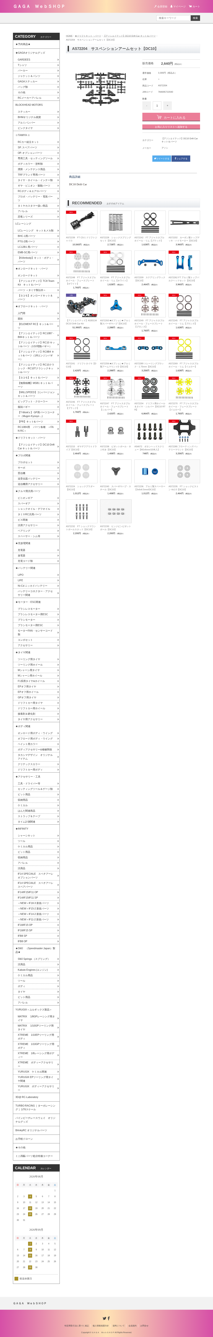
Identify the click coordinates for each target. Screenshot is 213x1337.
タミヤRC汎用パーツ (29, 514)
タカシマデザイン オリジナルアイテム (35, 757)
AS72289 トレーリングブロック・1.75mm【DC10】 (149, 365)
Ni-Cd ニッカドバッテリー (32, 585)
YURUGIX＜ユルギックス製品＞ (33, 1009)
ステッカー (24, 111)
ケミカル (23, 805)
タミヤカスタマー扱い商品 (33, 205)
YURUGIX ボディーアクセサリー (36, 1088)
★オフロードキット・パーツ (31, 306)
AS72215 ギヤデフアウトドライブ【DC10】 (81, 448)
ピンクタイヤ (25, 128)
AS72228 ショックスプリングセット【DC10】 (115, 239)
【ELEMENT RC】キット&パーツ (35, 326)
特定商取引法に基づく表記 (77, 1326)
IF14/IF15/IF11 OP (28, 892)
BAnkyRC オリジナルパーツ (31, 1130)
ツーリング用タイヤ (29, 659)
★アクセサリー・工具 (27, 776)
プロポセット (25, 462)
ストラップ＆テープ (29, 816)
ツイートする (162, 158)
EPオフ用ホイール (28, 692)
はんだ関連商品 (26, 810)
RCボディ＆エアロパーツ (32, 191)
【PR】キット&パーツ (30, 421)
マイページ (179, 6)
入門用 (21, 313)
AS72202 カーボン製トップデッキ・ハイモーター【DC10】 (184, 239)
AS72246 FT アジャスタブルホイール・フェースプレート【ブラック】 (81, 405)
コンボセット (25, 640)
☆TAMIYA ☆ (22, 135)
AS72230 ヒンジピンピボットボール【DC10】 (115, 528)
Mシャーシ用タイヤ (29, 670)
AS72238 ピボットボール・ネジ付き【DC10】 (115, 448)
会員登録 (162, 6)
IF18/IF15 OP (25, 925)
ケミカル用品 (25, 846)
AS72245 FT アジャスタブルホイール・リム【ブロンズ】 (183, 322)
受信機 (21, 473)
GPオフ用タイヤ (27, 697)
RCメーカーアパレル (29, 98)
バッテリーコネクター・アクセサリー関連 (35, 593)
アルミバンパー (26, 122)
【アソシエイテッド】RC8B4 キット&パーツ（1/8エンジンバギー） (36, 355)
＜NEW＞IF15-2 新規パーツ (33, 908)
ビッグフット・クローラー (33, 401)
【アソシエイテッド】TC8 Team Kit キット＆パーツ (36, 283)
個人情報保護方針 (101, 1326)
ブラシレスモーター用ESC (33, 614)
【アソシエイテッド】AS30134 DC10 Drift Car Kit (81, 322)
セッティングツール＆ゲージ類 (35, 789)
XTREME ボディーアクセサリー (35, 1064)
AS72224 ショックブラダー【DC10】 (80, 488)
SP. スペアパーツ (27, 147)
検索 (195, 18)
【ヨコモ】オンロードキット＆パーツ (35, 297)
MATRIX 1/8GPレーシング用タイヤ (36, 1018)
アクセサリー (25, 645)
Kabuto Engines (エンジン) (33, 970)
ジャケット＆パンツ (29, 76)
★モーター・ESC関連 (28, 602)
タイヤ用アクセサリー (30, 719)
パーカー (23, 70)
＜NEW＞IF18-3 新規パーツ (33, 903)
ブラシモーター (26, 619)
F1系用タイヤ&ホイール (31, 681)
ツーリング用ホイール (30, 664)
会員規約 (132, 1326)
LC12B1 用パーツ (28, 247)
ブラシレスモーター (29, 609)
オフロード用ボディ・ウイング (35, 738)
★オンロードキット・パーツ (31, 268)
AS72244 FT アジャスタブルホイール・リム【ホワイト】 (115, 279)
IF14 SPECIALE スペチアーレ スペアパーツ (37, 885)
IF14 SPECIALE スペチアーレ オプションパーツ (37, 875)
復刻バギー (24, 407)
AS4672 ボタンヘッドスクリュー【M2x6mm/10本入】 (149, 448)
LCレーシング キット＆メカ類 (35, 230)
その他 (21, 92)
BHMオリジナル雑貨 (29, 117)
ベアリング (24, 530)
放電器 (21, 555)
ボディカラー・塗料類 (30, 163)
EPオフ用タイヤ (27, 686)
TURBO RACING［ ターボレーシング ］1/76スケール (35, 1107)
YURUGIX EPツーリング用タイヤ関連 (35, 1079)
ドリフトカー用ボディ (30, 769)
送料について (119, 1326)
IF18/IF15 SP (25, 930)
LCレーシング (24, 223)
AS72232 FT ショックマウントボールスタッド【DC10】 (81, 528)
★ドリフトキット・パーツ (88, 36)
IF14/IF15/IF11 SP (28, 897)
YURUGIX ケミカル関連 (32, 1071)
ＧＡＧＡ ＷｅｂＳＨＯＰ (39, 6)
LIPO (20, 575)
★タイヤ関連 (22, 652)
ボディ (21, 986)
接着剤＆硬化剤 (26, 713)
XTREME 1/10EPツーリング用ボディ (36, 1037)
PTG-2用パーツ (26, 241)
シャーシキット (26, 835)
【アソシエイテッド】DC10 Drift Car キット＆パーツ (129, 36)
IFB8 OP (22, 941)
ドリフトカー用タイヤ (30, 703)
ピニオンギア (25, 498)
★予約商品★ (22, 44)
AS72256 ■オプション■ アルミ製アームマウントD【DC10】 (115, 365)
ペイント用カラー (28, 744)
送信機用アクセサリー (30, 484)
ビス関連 (23, 519)
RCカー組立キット (28, 142)
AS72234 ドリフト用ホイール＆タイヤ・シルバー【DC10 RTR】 (149, 406)
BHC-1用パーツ (26, 236)
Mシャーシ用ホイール (30, 675)
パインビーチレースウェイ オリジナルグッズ (35, 1120)
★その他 (20, 1147)
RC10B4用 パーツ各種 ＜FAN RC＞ (36, 429)
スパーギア (24, 503)
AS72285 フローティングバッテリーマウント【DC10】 (183, 448)
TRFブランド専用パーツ (31, 174)
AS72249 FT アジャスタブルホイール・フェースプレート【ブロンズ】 (149, 323)
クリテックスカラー (29, 764)
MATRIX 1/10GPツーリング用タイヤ (36, 1027)
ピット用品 (24, 794)
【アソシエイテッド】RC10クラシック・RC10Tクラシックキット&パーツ (36, 368)
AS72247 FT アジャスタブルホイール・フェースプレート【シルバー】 (115, 406)
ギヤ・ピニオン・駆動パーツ (34, 185)
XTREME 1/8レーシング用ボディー (36, 1055)
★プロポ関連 (22, 455)
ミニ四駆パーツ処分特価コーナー (34, 1156)
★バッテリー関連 (25, 568)
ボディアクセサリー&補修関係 (35, 749)
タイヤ (21, 991)
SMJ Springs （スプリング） (34, 959)
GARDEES (24, 59)
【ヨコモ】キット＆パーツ (33, 377)
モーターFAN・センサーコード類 (35, 632)
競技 (20, 318)
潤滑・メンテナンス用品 (31, 169)
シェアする (182, 158)
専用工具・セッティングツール (35, 158)
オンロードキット (28, 275)
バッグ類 (23, 87)
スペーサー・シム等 (29, 536)
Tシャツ (22, 65)
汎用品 (21, 868)
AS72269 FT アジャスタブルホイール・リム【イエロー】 (183, 365)
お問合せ (144, 1326)
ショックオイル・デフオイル (34, 509)
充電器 (21, 550)
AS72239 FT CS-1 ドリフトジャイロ (81, 239)
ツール (21, 841)
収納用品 (23, 800)
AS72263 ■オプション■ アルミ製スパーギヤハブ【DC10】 (115, 322)
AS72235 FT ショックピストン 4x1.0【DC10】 (183, 488)
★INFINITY (21, 828)
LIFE (20, 580)
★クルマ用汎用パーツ (27, 491)
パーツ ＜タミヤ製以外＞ (32, 290)
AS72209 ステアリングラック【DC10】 (149, 279)
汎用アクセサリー (28, 525)
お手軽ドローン (24, 1139)
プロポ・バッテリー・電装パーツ (35, 198)
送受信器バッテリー (29, 478)
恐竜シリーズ (25, 216)
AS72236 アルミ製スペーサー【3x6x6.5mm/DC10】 (149, 488)
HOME (69, 36)
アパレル (23, 211)
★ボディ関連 (22, 726)
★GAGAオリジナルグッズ (30, 52)
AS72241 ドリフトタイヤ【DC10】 (81, 365)
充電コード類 (25, 561)
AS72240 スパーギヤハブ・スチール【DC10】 (115, 488)
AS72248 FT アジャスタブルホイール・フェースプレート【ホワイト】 (81, 280)
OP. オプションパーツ (30, 153)
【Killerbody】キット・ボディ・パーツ (36, 260)
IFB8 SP (22, 936)
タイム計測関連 (26, 821)
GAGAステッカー (27, 81)
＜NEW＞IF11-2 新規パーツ (33, 919)
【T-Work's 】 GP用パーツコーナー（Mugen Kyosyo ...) (36, 414)
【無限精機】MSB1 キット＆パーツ (35, 385)
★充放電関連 (22, 543)
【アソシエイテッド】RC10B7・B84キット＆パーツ (36, 335)
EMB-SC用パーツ (28, 252)
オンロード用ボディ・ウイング (35, 733)
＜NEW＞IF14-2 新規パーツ (33, 914)
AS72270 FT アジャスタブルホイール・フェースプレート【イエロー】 (183, 406)
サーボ (21, 467)
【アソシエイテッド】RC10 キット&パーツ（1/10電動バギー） (36, 344)
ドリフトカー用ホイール (31, 708)
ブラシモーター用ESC (30, 625)
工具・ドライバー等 (29, 783)
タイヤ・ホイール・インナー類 (35, 180)
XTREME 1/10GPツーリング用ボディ (36, 1046)
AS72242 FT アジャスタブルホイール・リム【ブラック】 (149, 239)
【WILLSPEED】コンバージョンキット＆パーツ (36, 394)
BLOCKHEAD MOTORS (29, 105)
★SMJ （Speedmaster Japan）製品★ (35, 950)
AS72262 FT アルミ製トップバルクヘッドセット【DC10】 (184, 279)
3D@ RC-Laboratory (26, 1097)
